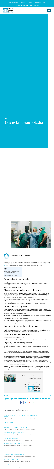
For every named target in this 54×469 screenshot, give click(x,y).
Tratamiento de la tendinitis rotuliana (14, 454)
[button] (49, 10)
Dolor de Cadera (8, 422)
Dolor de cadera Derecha (11, 438)
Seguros (30, 2)
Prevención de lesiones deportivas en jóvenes (17, 465)
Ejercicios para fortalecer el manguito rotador (16, 443)
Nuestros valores (13, 2)
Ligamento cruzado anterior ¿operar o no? (15, 427)
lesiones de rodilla (40, 263)
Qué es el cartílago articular (10, 269)
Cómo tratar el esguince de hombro (14, 433)
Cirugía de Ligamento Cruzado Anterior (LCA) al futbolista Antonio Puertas (22, 416)
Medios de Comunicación (21, 5)
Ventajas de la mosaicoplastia (11, 275)
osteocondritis (31, 302)
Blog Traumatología (40, 2)
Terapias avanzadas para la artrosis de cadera (16, 449)
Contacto (23, 2)
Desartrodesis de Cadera (11, 459)
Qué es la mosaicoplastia (10, 272)
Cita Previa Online (34, 5)
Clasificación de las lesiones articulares (12, 271)
